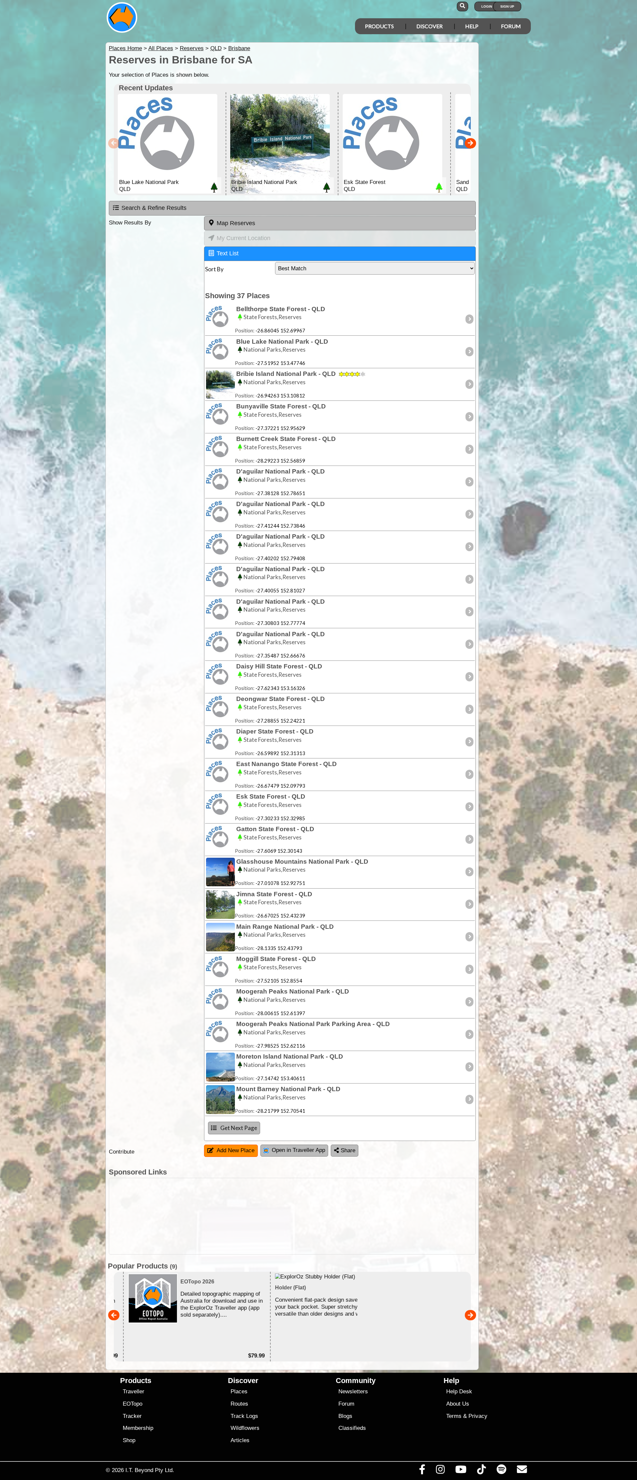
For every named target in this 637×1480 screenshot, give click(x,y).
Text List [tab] (228, 253)
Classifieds (352, 1428)
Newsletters (353, 1391)
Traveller (133, 1391)
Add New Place (235, 1150)
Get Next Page (238, 1127)
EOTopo (132, 1404)
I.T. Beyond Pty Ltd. (149, 1470)
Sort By (214, 269)
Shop (129, 1440)
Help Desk (459, 1391)
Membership (138, 1428)
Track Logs (244, 1416)
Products (379, 26)
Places (239, 1391)
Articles (240, 1440)
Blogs (345, 1416)
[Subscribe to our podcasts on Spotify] (501, 1471)
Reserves (192, 48)
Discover (429, 26)
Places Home (125, 48)
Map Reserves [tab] (236, 223)
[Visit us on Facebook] (422, 1471)
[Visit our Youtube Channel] (461, 1471)
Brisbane (239, 48)
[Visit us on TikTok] (481, 1471)
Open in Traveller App (298, 1150)
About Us (457, 1404)
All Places (160, 48)
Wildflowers (245, 1428)
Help (471, 26)
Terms (453, 1416)
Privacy (477, 1416)
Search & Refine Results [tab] (153, 208)
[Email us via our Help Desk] (521, 1471)
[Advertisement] (324, 1216)
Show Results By (130, 222)
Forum (511, 26)
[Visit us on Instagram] (440, 1471)
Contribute (121, 1152)
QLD (216, 48)
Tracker (132, 1416)
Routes (239, 1404)
